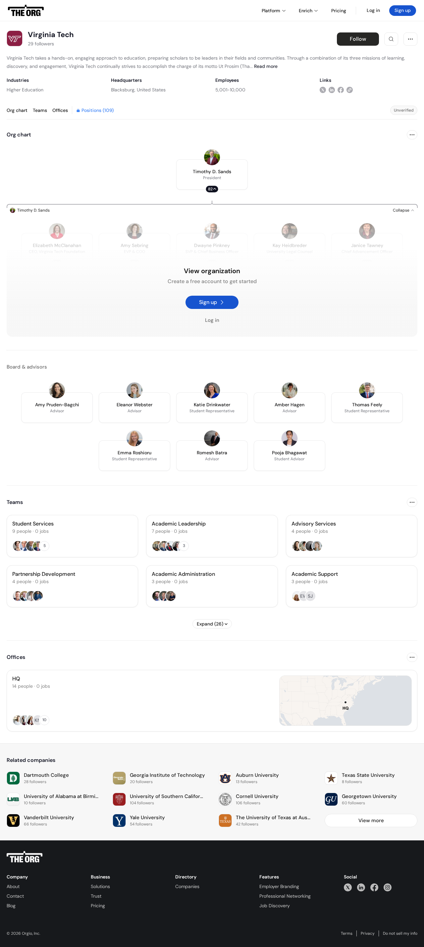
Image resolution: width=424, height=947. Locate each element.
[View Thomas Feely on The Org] (367, 390)
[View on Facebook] (341, 89)
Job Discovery (274, 906)
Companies (187, 886)
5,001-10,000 (230, 90)
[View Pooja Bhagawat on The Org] (289, 438)
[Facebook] (374, 887)
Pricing (98, 906)
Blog (11, 906)
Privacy (368, 933)
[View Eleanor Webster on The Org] (134, 390)
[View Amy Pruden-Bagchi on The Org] (57, 390)
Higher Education (25, 90)
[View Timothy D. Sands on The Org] (212, 157)
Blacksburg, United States (138, 90)
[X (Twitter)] (348, 887)
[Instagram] (388, 887)
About (13, 886)
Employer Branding (279, 886)
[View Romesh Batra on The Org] (212, 438)
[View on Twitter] (323, 89)
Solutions (100, 886)
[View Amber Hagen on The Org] (289, 390)
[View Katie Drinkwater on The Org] (212, 390)
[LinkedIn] (361, 887)
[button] (212, 174)
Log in (373, 10)
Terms (346, 933)
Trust (96, 896)
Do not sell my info (400, 933)
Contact (15, 896)
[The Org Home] (26, 11)
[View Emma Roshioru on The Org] (134, 438)
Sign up (403, 10)
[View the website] (349, 89)
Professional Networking (285, 896)
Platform (271, 11)
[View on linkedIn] (332, 89)
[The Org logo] (24, 857)
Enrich (305, 11)
